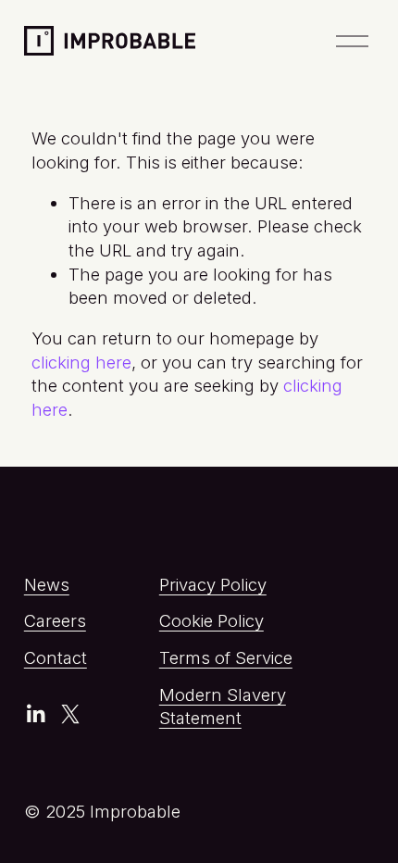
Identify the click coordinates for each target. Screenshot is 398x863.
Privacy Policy (213, 584)
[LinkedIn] (35, 714)
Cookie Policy (211, 620)
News (46, 584)
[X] (70, 714)
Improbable (93, 38)
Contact (55, 657)
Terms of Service (225, 657)
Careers (55, 620)
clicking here (81, 362)
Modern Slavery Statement (222, 706)
